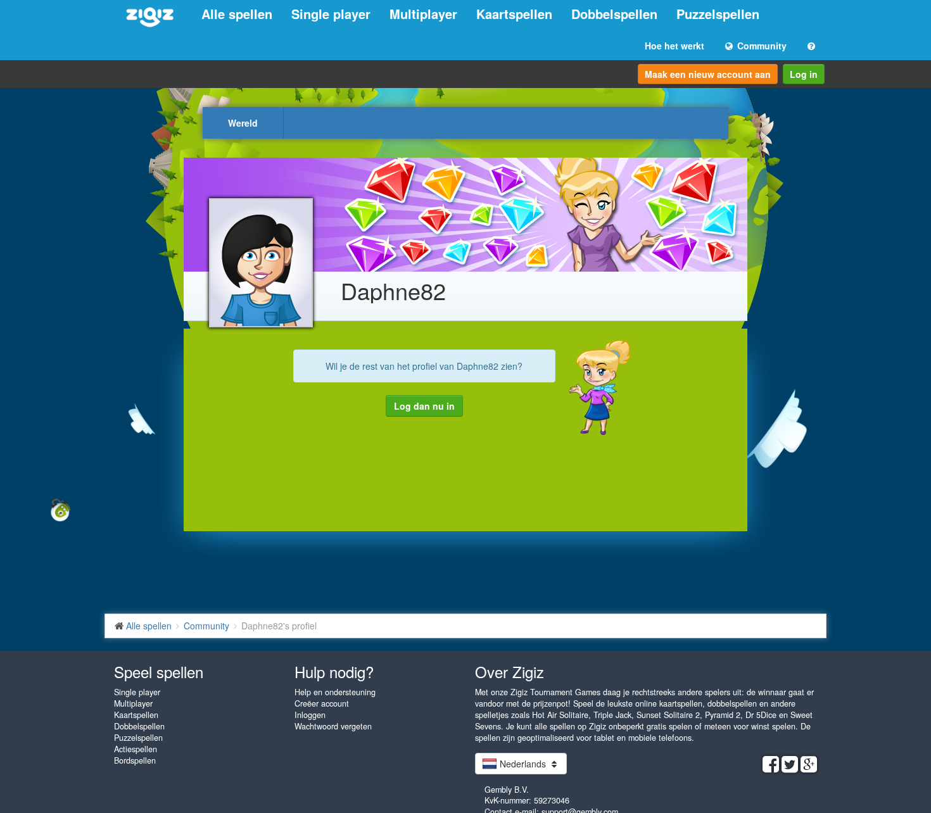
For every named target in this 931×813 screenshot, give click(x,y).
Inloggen (310, 715)
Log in (804, 74)
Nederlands (522, 763)
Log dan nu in (424, 406)
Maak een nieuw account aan (708, 74)
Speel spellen (158, 671)
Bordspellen (135, 760)
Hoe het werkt (674, 45)
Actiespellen (135, 749)
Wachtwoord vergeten (333, 726)
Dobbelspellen (614, 13)
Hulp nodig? (334, 671)
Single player (330, 13)
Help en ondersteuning (335, 692)
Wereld (243, 123)
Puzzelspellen (717, 13)
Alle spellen (236, 13)
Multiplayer (423, 13)
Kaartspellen (514, 13)
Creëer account (321, 703)
